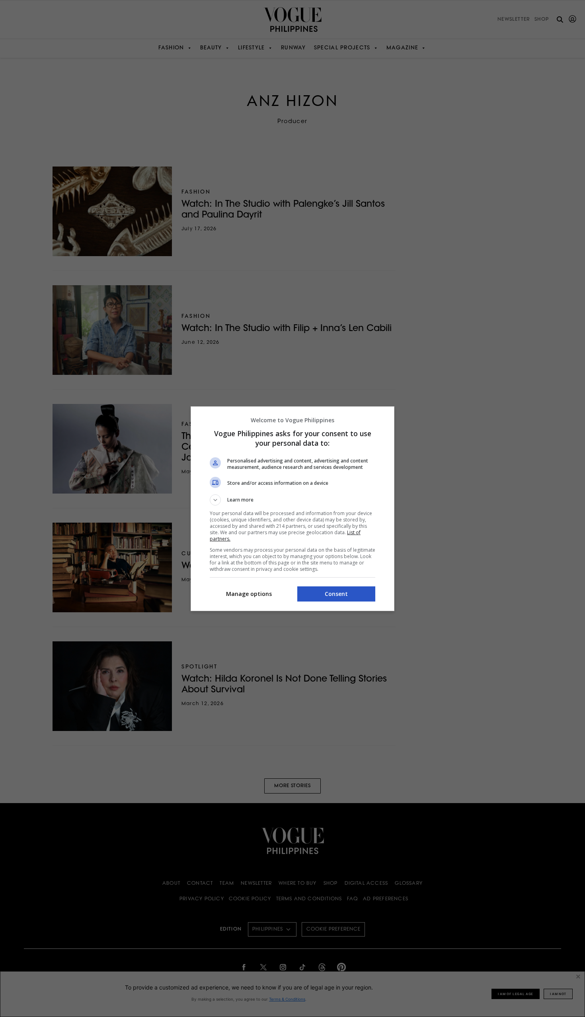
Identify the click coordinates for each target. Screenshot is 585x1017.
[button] (292, 500)
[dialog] (292, 508)
